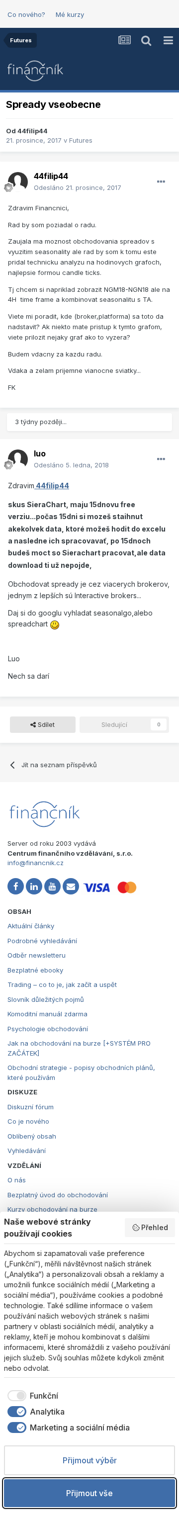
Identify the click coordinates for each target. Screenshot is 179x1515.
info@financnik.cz (35, 863)
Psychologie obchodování (47, 1029)
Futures (80, 140)
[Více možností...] (161, 182)
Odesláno (77, 187)
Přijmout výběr (90, 1460)
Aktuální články (30, 926)
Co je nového (28, 1121)
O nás (16, 1180)
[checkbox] (31, 1396)
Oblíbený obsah (31, 1136)
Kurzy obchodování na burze (52, 1209)
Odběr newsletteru (36, 955)
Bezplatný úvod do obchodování (57, 1195)
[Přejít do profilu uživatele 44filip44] (18, 182)
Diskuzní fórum (30, 1107)
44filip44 (32, 131)
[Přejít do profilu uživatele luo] (18, 459)
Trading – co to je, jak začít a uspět (62, 984)
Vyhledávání (26, 1151)
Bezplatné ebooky (35, 970)
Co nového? (26, 14)
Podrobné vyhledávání (42, 941)
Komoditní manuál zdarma (47, 1014)
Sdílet (45, 724)
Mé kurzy (70, 14)
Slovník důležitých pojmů (45, 999)
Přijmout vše (89, 1493)
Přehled (154, 1227)
